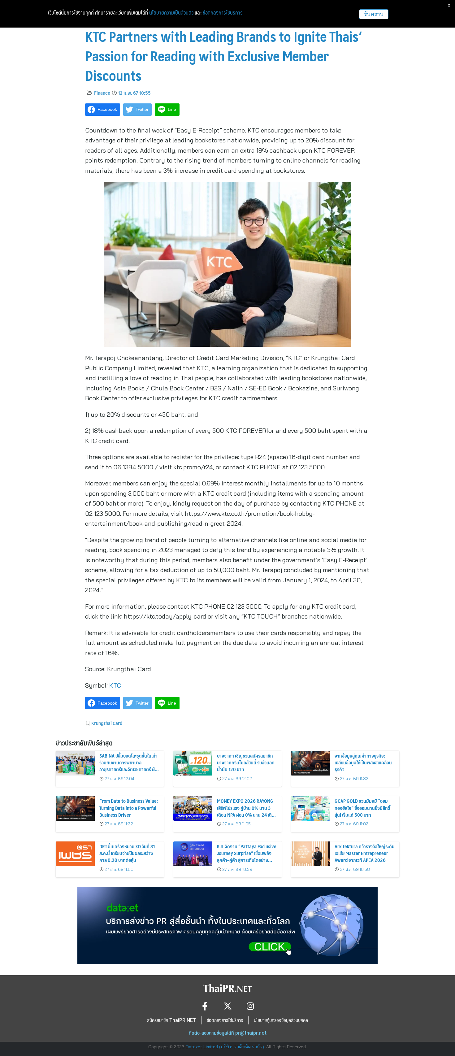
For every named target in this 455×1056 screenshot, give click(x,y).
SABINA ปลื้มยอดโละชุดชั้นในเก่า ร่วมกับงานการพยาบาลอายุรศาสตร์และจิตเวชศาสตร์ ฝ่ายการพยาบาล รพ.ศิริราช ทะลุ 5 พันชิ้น (129, 769)
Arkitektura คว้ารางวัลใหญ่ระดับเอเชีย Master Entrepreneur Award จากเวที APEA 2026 (364, 853)
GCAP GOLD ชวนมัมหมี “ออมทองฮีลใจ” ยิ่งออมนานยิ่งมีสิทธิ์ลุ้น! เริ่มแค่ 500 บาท (362, 808)
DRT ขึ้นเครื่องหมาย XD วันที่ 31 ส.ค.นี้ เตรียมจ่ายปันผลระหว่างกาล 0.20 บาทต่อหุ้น (127, 853)
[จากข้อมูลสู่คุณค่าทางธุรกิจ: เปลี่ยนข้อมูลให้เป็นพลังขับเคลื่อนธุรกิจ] (310, 763)
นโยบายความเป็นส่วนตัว (171, 13)
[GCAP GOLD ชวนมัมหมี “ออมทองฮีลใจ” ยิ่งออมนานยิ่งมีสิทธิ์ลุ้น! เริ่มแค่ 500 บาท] (310, 808)
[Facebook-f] (205, 1006)
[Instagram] (250, 1006)
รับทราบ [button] (374, 14)
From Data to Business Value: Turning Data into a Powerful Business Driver (128, 808)
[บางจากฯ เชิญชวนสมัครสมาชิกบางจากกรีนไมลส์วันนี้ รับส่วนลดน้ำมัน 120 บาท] (192, 763)
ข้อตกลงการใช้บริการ (223, 13)
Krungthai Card (107, 723)
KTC (115, 685)
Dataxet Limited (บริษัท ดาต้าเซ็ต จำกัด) (225, 1046)
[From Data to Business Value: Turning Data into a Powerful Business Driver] (75, 808)
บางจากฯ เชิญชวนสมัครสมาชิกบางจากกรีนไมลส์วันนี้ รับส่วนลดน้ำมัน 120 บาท (246, 762)
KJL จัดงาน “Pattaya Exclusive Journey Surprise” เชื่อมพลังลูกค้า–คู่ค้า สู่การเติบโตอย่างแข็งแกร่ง (246, 856)
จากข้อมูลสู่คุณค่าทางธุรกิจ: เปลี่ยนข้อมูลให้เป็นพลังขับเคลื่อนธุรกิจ (363, 762)
